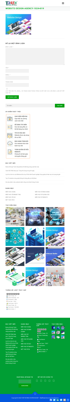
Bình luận (9, 47)
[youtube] (45, 380)
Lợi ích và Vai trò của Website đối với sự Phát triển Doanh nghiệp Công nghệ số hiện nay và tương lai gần (33, 174)
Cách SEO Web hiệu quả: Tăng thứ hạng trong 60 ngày (20, 170)
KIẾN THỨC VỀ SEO (11, 197)
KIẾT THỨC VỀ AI (10, 200)
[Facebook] (37, 380)
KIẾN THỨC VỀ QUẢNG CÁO (42, 194)
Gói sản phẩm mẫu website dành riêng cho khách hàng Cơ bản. (22, 182)
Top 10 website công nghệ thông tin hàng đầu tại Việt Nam (21, 178)
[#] (54, 380)
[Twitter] (41, 380)
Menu (62, 3)
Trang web (9, 82)
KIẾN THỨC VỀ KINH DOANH (42, 192)
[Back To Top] (35, 394)
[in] (49, 380)
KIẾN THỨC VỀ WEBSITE (41, 197)
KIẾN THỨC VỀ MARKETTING (13, 194)
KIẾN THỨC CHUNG (10, 192)
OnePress (42, 398)
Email (8, 74)
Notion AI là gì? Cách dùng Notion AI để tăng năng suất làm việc (22, 167)
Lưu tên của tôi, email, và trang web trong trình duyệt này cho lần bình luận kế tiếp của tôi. (35, 91)
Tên (7, 67)
